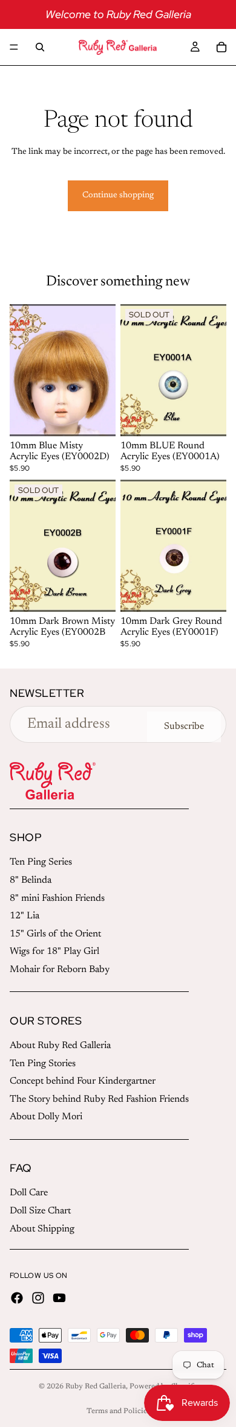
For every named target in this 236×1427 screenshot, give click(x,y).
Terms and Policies (118, 1411)
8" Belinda (30, 880)
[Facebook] (17, 1298)
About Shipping (42, 1229)
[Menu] (14, 47)
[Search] (40, 47)
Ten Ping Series (41, 862)
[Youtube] (59, 1298)
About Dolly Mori (46, 1117)
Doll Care (29, 1193)
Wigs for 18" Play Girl (54, 951)
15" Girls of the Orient (55, 934)
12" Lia (24, 916)
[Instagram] (38, 1298)
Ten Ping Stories (43, 1064)
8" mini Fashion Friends (57, 898)
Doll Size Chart (40, 1211)
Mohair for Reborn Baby (60, 969)
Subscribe (184, 726)
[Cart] (221, 47)
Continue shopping (118, 195)
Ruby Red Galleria (95, 1386)
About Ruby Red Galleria (60, 1045)
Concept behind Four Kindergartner (83, 1081)
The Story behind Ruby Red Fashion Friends (99, 1099)
